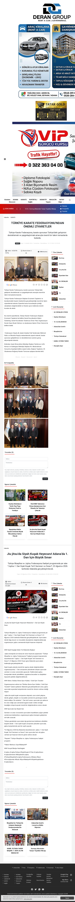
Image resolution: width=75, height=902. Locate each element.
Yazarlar (64, 211)
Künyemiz (31, 867)
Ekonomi (12, 202)
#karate (18, 357)
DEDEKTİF (43, 200)
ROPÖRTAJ (33, 200)
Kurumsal (50, 867)
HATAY (61, 200)
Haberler (6, 217)
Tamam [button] (67, 898)
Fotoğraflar (65, 208)
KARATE (24, 200)
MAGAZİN (52, 200)
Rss (24, 867)
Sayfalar (39, 876)
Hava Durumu (40, 880)
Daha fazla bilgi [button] (28, 899)
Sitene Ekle (16, 867)
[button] (18, 210)
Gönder (45, 478)
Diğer (60, 202)
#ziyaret (23, 357)
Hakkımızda (41, 867)
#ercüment (29, 357)
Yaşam (48, 202)
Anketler (28, 876)
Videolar (64, 206)
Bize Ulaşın (60, 867)
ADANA (15, 200)
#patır (35, 357)
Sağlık (30, 202)
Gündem (7, 200)
